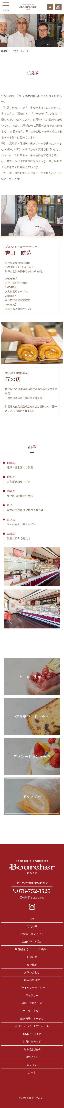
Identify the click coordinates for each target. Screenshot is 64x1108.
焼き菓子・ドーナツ (32, 1018)
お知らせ (32, 957)
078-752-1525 (34, 890)
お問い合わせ (32, 972)
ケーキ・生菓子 (32, 1010)
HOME (4, 51)
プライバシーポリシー (32, 987)
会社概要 (32, 964)
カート (32, 1072)
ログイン (32, 1064)
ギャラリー (32, 995)
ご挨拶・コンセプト (32, 934)
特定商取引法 (32, 980)
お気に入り (32, 1057)
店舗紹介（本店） (32, 941)
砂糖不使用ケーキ (32, 1003)
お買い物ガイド (32, 1041)
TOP (31, 918)
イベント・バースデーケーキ (32, 1026)
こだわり (32, 926)
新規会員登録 (32, 1049)
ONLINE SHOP (32, 1034)
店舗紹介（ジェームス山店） (32, 949)
